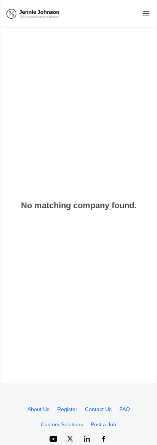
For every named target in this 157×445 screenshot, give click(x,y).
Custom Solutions (62, 424)
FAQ (124, 409)
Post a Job (103, 424)
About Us (38, 409)
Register (67, 409)
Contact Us (98, 409)
